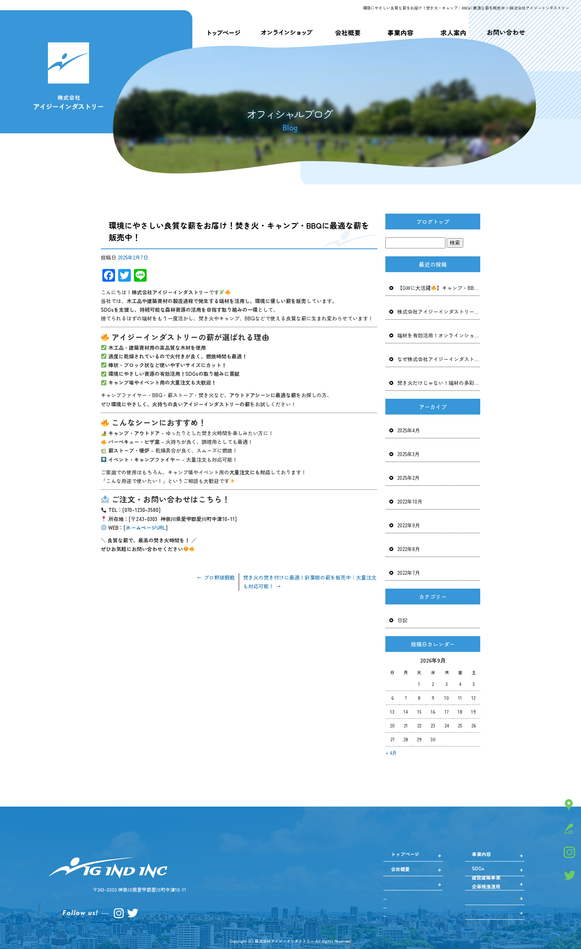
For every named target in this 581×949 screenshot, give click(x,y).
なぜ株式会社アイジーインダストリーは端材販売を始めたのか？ (438, 359)
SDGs (478, 868)
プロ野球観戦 (216, 577)
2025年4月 (408, 430)
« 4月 (391, 752)
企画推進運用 (486, 886)
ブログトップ (432, 221)
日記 (402, 620)
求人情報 (452, 32)
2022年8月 (408, 549)
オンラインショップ (286, 32)
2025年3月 (408, 454)
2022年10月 (410, 501)
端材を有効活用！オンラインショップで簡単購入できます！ (438, 335)
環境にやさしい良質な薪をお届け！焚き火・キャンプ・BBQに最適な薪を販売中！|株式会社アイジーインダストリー (466, 8)
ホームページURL (146, 527)
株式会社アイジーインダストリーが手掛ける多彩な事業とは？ (438, 311)
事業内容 (400, 32)
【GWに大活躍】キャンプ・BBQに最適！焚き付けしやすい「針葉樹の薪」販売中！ (438, 288)
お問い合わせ (506, 32)
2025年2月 (408, 477)
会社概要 (348, 32)
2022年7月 (408, 572)
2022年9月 (408, 525)
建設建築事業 (486, 877)
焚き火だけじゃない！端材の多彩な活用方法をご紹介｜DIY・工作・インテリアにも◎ (438, 382)
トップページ (223, 32)
